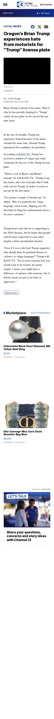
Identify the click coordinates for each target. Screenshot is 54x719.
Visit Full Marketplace (40, 313)
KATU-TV (24, 154)
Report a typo (11, 293)
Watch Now (45, 5)
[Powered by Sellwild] (46, 489)
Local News (12, 26)
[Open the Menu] (5, 4)
